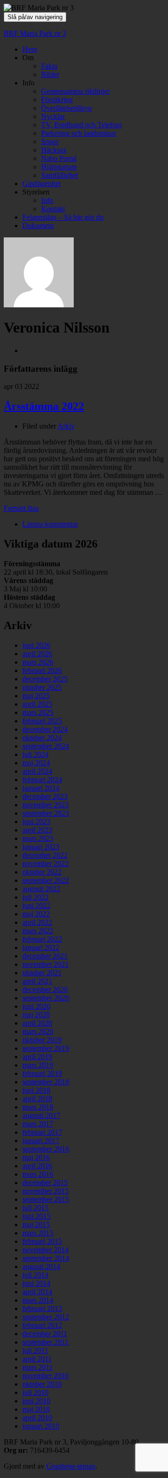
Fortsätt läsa (21, 508)
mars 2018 (37, 1107)
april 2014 (37, 1292)
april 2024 (37, 771)
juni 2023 (36, 822)
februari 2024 (42, 780)
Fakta (49, 66)
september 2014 (45, 1258)
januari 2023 (40, 847)
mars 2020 (37, 1031)
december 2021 (45, 956)
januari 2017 (40, 1141)
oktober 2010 (42, 1384)
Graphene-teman (70, 1466)
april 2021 (37, 981)
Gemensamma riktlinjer (75, 91)
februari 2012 (42, 1325)
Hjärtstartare (59, 167)
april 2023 (37, 830)
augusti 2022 (41, 889)
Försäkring (57, 100)
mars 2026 (37, 662)
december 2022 (45, 855)
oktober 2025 (42, 687)
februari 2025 (42, 721)
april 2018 (37, 1099)
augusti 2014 (41, 1266)
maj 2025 (36, 696)
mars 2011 (37, 1367)
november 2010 (45, 1376)
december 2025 (45, 679)
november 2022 (45, 863)
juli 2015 (35, 1208)
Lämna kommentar (50, 524)
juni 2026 (36, 645)
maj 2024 (36, 763)
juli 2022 (35, 897)
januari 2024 (40, 788)
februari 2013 (42, 1308)
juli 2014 (35, 1275)
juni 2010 (36, 1401)
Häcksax (54, 150)
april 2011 (37, 1359)
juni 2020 (36, 1006)
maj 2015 (36, 1224)
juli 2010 (35, 1392)
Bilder (50, 74)
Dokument (38, 225)
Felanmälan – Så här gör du (63, 217)
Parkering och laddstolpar (78, 133)
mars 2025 (37, 712)
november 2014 (45, 1250)
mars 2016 (37, 1174)
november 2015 (45, 1191)
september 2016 (45, 1149)
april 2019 (37, 1057)
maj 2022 (36, 914)
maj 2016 (36, 1157)
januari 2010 (40, 1426)
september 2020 (45, 998)
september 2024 (45, 746)
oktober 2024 (42, 738)
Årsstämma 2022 (44, 406)
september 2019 (45, 1048)
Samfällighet (59, 175)
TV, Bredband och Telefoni (81, 125)
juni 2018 (36, 1090)
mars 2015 (37, 1233)
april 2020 (37, 1023)
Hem (29, 49)
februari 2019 (42, 1073)
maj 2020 (36, 1015)
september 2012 (45, 1317)
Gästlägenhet (41, 183)
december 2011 (44, 1334)
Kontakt (53, 209)
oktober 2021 (42, 973)
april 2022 (37, 922)
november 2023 (45, 805)
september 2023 (45, 813)
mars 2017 (37, 1124)
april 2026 (37, 654)
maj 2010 (36, 1409)
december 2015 (45, 1183)
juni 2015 (36, 1216)
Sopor (50, 142)
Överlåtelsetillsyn (66, 108)
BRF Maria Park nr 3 (35, 33)
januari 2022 (40, 947)
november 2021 (45, 964)
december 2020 (45, 989)
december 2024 (45, 729)
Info (47, 200)
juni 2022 (36, 905)
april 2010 (37, 1418)
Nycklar (53, 116)
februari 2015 (42, 1241)
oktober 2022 (42, 872)
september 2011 (45, 1342)
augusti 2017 (41, 1115)
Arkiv (66, 426)
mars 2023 (37, 838)
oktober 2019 (42, 1040)
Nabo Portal (59, 158)
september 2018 (45, 1082)
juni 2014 (36, 1283)
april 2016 (37, 1166)
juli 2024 (35, 754)
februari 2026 (42, 670)
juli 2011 (35, 1350)
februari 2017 (42, 1132)
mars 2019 (37, 1065)
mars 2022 (37, 931)
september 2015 (45, 1199)
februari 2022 (42, 939)
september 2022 (45, 880)
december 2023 (45, 796)
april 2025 (37, 704)
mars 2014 (37, 1300)
